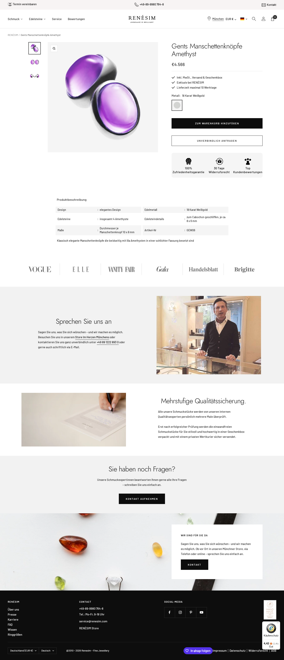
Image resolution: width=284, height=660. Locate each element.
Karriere (13, 619)
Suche (254, 19)
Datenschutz (238, 650)
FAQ (10, 624)
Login (264, 19)
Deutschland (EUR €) (21, 650)
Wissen (12, 629)
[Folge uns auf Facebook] (169, 612)
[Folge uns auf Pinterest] (190, 612)
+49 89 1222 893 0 (108, 342)
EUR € (230, 19)
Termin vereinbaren (25, 4)
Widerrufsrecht (258, 650)
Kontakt (271, 4)
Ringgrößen (15, 634)
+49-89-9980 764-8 (152, 4)
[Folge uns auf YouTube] (201, 612)
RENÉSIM (13, 34)
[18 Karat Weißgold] (177, 105)
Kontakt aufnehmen (142, 498)
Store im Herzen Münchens (92, 337)
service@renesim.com (93, 621)
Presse (12, 614)
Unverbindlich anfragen (217, 140)
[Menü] (277, 623)
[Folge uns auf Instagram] (180, 612)
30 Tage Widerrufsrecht (219, 170)
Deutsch (243, 18)
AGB (273, 650)
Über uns (13, 609)
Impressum (220, 650)
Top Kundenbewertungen (247, 170)
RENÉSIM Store (89, 628)
